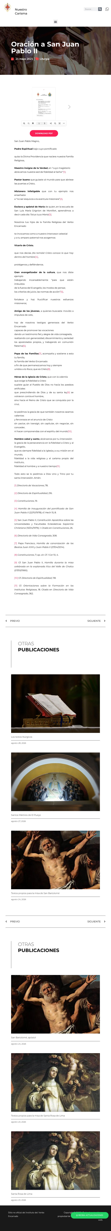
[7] (40, 353)
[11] (58, 466)
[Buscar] (100, 9)
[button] (55, 21)
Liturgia (44, 59)
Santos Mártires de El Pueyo (26, 815)
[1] (64, 172)
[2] (61, 199)
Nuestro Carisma (21, 11)
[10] (69, 431)
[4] (36, 257)
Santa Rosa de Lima (21, 1194)
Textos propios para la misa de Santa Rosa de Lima (38, 1115)
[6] (24, 346)
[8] (48, 369)
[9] (68, 392)
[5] (62, 292)
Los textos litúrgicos (21, 737)
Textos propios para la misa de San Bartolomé (35, 893)
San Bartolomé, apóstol (23, 1037)
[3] (50, 214)
